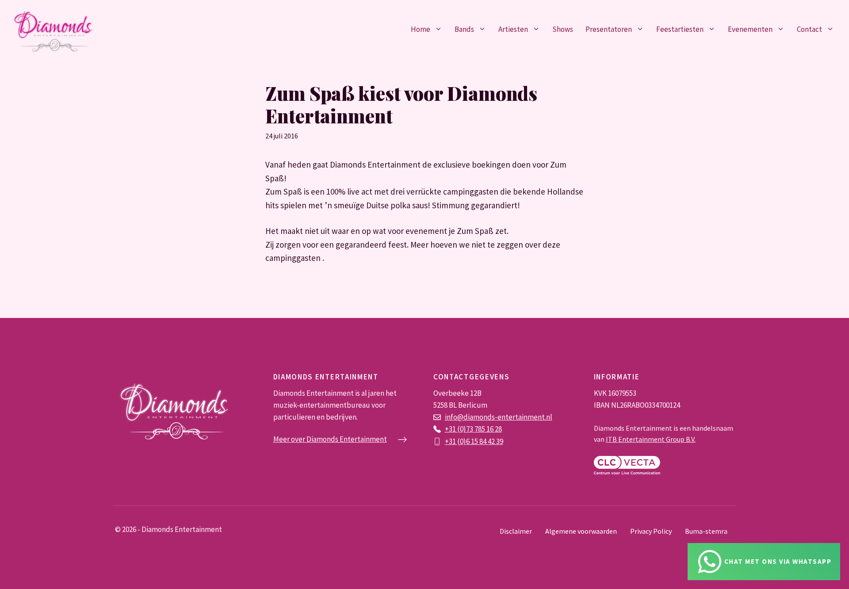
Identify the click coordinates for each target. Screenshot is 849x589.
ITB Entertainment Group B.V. (651, 439)
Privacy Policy (651, 531)
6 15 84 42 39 (484, 441)
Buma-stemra (706, 531)
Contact (809, 29)
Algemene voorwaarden (581, 531)
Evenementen (750, 29)
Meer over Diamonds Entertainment (330, 439)
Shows (562, 29)
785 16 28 (488, 429)
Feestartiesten (680, 29)
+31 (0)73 (459, 429)
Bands (464, 29)
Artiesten (513, 29)
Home (420, 29)
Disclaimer (516, 531)
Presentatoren (608, 29)
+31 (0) (455, 441)
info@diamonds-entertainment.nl (498, 417)
